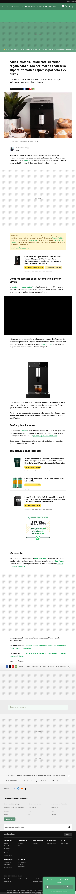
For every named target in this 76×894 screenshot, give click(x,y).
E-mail (33, 89)
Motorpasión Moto (66, 846)
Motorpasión (64, 843)
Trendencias (35, 666)
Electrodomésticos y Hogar (12, 804)
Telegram (63, 6)
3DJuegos (21, 843)
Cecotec (44, 666)
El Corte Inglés (10, 49)
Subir (67, 834)
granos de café (46, 344)
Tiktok (73, 6)
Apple (29, 811)
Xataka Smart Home (8, 851)
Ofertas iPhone (56, 781)
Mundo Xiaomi (8, 855)
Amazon (65, 49)
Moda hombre (32, 807)
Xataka (6, 843)
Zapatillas (27, 49)
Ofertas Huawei (45, 781)
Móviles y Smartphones (34, 804)
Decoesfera (7, 864)
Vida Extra (21, 846)
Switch (6, 814)
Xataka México (8, 879)
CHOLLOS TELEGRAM (12, 6)
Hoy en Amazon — (32, 467)
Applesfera (7, 848)
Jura (29, 814)
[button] (22, 148)
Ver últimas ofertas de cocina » (20, 248)
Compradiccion (8, 867)
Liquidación (35, 49)
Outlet (43, 49)
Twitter (66, 6)
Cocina (28, 666)
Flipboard (30, 89)
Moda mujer (54, 807)
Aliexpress (19, 49)
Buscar (69, 827)
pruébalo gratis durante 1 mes (45, 436)
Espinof (35, 846)
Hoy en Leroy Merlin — (34, 267)
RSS (22, 788)
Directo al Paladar (51, 843)
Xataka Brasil (7, 881)
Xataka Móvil (7, 846)
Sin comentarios (17, 89)
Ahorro (53, 814)
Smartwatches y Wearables (59, 804)
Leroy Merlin (57, 49)
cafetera (52, 666)
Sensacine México (37, 879)
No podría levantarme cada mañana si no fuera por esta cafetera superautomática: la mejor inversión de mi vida (42, 775)
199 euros (28, 160)
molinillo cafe (62, 666)
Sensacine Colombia (38, 881)
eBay (52, 811)
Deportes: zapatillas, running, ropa (14, 807)
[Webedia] (71, 1)
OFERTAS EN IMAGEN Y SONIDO (46, 6)
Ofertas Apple (34, 781)
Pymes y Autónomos (21, 865)
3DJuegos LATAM (23, 879)
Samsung (6, 811)
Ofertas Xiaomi (24, 781)
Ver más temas (9, 819)
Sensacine (35, 843)
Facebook (69, 6)
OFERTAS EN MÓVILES (27, 6)
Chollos (49, 49)
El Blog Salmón (22, 862)
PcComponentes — (53, 267)
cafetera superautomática (22, 287)
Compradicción (32, 240)
